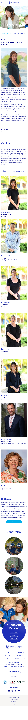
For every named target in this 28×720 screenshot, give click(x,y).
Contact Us (14, 635)
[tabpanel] (14, 19)
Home (3, 33)
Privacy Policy (14, 701)
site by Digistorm (14, 704)
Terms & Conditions (14, 699)
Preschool (10, 33)
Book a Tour (14, 632)
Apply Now (14, 638)
